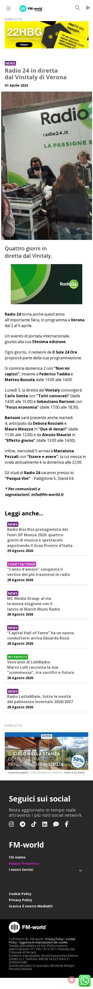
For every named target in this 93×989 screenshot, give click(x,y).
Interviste (17, 657)
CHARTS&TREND (21, 564)
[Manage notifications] (72, 980)
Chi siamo (17, 857)
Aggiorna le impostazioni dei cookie (43, 942)
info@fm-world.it (47, 494)
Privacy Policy (20, 900)
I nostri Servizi (21, 869)
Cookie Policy (20, 893)
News (10, 63)
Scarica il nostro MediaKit (31, 906)
